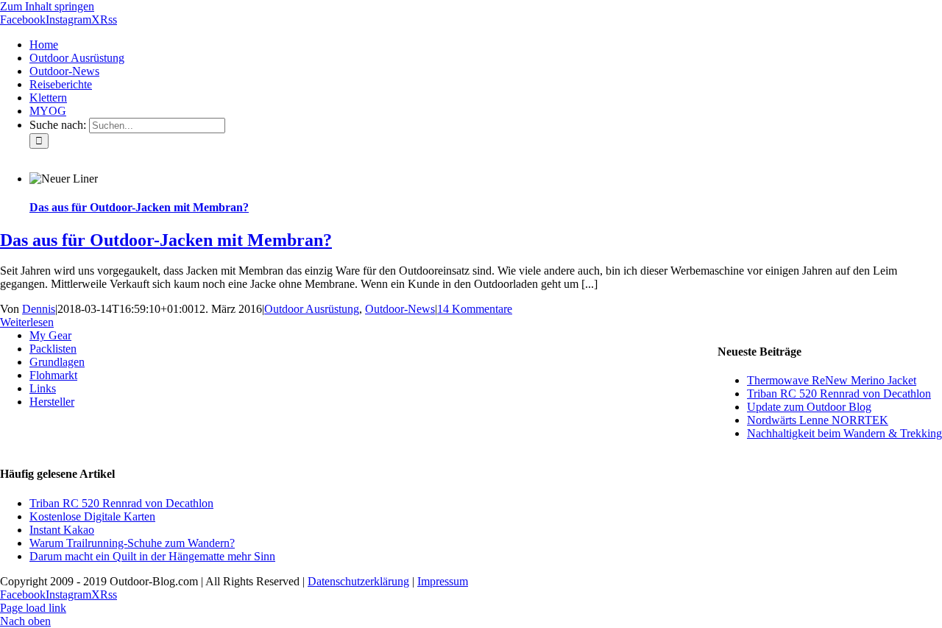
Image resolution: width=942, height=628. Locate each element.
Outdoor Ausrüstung (311, 309)
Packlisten (53, 348)
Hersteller (51, 401)
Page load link (33, 607)
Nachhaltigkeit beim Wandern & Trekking (844, 433)
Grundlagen (57, 362)
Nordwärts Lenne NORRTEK (817, 420)
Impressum (442, 581)
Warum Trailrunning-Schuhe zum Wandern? (132, 543)
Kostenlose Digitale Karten (92, 516)
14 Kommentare (474, 309)
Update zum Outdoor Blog (809, 407)
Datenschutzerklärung (358, 581)
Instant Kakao (61, 529)
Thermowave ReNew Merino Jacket (831, 380)
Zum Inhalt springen (47, 6)
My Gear (50, 335)
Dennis (38, 309)
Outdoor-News (400, 309)
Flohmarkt (53, 375)
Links (42, 388)
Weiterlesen (27, 322)
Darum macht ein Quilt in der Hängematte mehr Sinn (152, 556)
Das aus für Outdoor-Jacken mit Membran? (139, 207)
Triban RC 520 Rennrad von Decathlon (839, 393)
